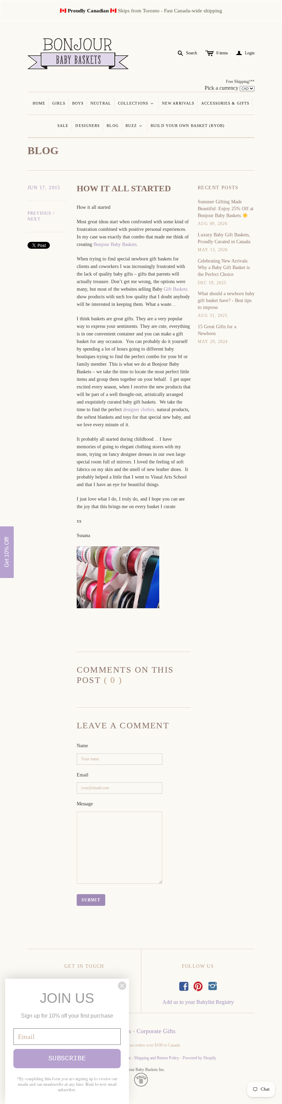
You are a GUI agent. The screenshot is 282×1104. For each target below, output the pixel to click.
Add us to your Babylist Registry (198, 1002)
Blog (112, 126)
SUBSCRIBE (67, 1058)
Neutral (100, 103)
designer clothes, (139, 409)
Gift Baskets (175, 289)
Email (82, 775)
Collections (136, 103)
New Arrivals (178, 103)
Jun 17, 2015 (44, 187)
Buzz (134, 126)
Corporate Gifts (156, 1031)
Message (85, 803)
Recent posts (218, 187)
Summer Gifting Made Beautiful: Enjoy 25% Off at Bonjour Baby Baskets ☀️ (225, 208)
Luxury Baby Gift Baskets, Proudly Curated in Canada (224, 238)
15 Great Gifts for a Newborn (217, 330)
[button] (7, 552)
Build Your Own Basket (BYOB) (188, 126)
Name (82, 745)
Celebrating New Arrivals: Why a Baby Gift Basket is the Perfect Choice (224, 267)
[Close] (122, 986)
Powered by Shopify (199, 1057)
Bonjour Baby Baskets (115, 244)
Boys (78, 103)
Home (39, 103)
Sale (62, 126)
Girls (58, 103)
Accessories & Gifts (225, 103)
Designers (87, 126)
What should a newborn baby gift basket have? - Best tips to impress (226, 300)
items (222, 53)
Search (191, 53)
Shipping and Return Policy (156, 1057)
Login (245, 53)
